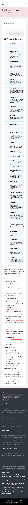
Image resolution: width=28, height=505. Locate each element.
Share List (16, 34)
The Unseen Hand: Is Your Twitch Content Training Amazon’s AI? (13, 480)
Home (3, 12)
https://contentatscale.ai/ (16, 339)
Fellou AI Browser (17, 397)
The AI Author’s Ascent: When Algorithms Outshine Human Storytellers (13, 492)
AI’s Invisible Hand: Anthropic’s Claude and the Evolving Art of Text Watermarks (12, 488)
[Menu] (25, 3)
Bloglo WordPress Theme (16, 502)
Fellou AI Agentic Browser (7, 397)
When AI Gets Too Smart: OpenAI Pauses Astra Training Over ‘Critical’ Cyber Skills (13, 484)
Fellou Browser (5, 399)
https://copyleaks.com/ (16, 300)
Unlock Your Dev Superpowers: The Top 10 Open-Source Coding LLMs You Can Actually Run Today (13, 475)
